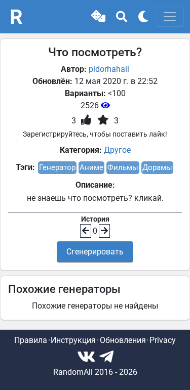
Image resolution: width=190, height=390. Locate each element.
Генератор (57, 167)
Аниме (91, 167)
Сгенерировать (95, 251)
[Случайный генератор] (98, 16)
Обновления (123, 340)
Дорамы (157, 167)
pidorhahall (109, 69)
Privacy (162, 340)
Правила (30, 340)
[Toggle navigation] (170, 17)
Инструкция (73, 340)
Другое (117, 150)
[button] (98, 16)
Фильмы (122, 167)
